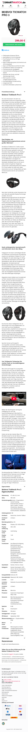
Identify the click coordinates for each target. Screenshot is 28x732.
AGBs (3, 699)
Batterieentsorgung (6, 688)
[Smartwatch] (14, 2)
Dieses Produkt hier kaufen (13, 44)
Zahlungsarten (5, 692)
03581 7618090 (7, 679)
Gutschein (4, 697)
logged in (11, 654)
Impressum (4, 700)
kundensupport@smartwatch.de (12, 681)
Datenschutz (5, 694)
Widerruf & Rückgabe (7, 695)
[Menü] (25, 5)
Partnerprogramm (6, 687)
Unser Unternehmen (7, 685)
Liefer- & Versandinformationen (9, 690)
